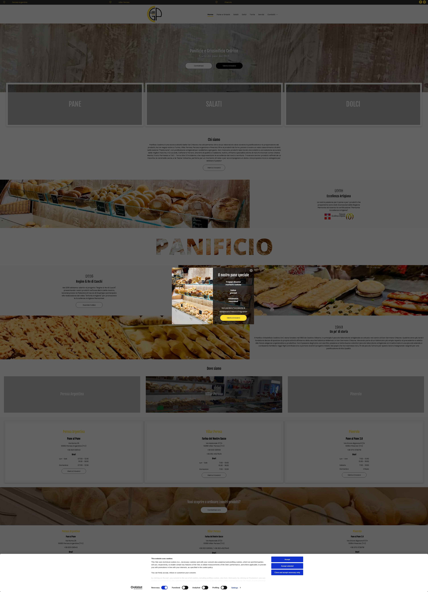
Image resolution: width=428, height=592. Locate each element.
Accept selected (287, 566)
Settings (234, 588)
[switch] (185, 587)
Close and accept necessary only (287, 572)
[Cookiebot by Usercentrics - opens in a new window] (136, 587)
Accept (287, 559)
